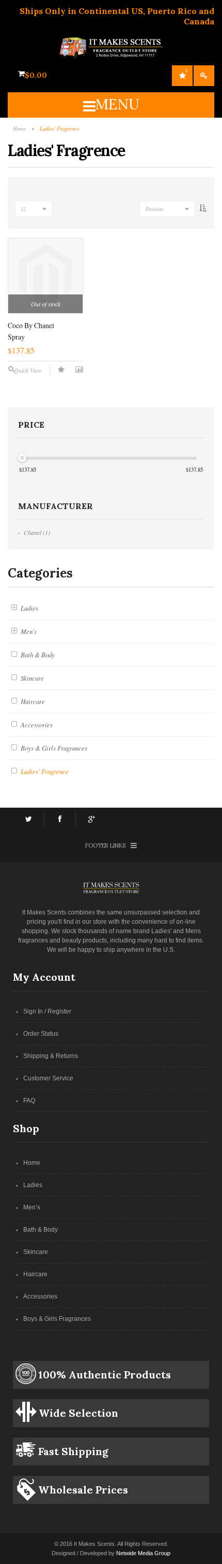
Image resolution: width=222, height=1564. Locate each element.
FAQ (29, 1100)
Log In (204, 75)
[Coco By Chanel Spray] (45, 275)
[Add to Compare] (79, 369)
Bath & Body (40, 1229)
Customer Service (48, 1078)
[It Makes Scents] (111, 42)
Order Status (40, 1033)
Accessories (40, 1296)
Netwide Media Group (143, 1553)
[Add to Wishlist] (61, 369)
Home (31, 1162)
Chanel (32, 532)
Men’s (31, 1207)
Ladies (32, 1185)
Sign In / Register (47, 1011)
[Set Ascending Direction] (203, 209)
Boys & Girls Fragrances (57, 1318)
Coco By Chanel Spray (31, 331)
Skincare (35, 1252)
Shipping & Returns (50, 1056)
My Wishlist (186, 70)
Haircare (35, 1274)
